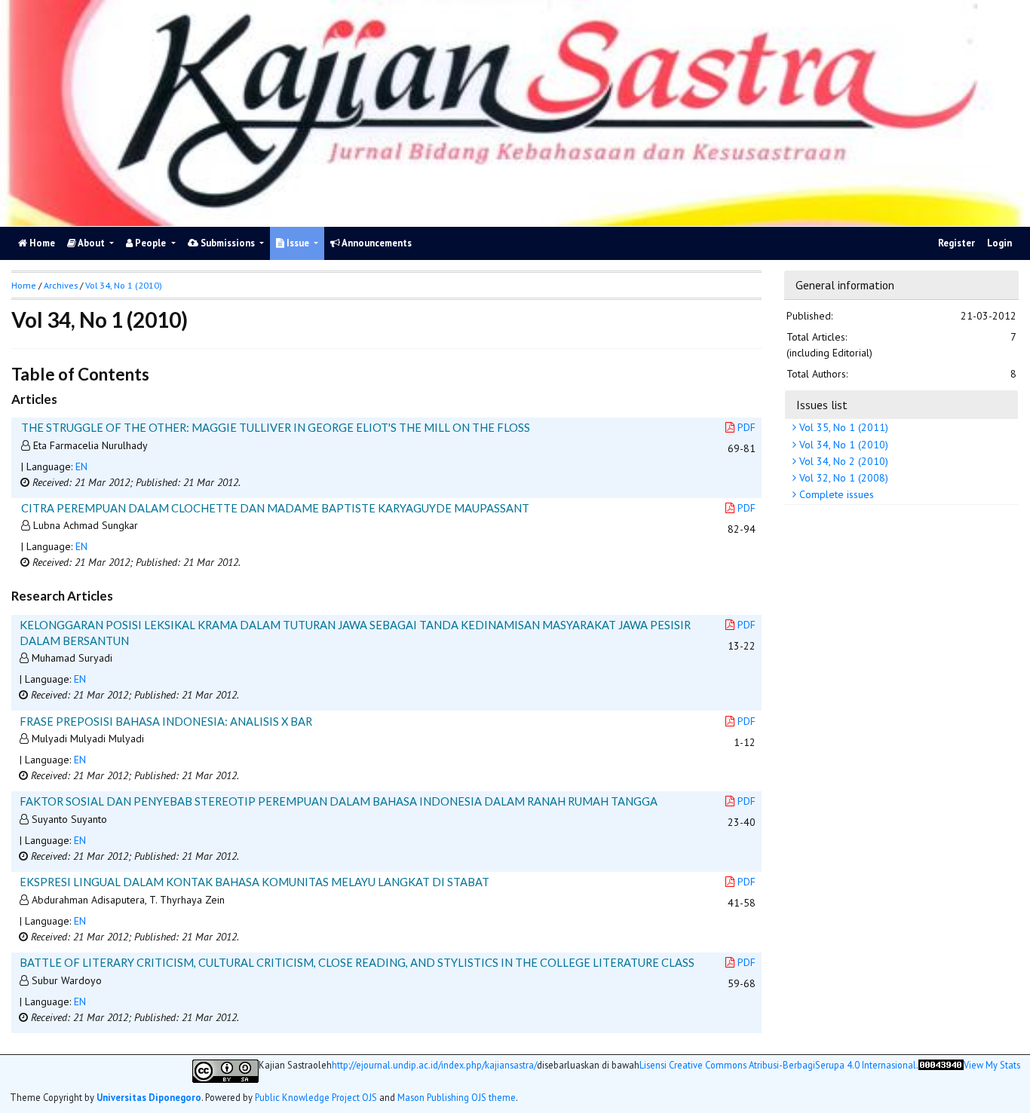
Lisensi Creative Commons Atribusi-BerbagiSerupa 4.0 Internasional (777, 1065)
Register (956, 243)
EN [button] (81, 466)
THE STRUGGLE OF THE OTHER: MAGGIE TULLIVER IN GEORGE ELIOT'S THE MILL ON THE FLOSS (275, 427)
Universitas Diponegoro (149, 1097)
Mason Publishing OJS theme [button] (456, 1097)
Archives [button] (61, 285)
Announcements (376, 243)
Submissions (227, 243)
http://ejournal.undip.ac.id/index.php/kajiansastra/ (434, 1065)
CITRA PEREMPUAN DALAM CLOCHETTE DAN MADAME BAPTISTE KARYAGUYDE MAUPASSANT (275, 508)
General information (844, 284)
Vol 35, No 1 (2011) (842, 428)
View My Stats (992, 1065)
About (91, 243)
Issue (297, 243)
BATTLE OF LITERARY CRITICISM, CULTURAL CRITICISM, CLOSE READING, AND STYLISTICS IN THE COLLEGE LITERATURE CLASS (357, 962)
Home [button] (23, 285)
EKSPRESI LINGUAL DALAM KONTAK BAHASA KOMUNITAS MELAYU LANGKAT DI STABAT (254, 881)
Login (999, 243)
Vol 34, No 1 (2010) (842, 444)
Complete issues (835, 495)
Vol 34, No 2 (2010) (842, 461)
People (150, 243)
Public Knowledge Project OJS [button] (316, 1097)
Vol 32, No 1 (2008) (842, 478)
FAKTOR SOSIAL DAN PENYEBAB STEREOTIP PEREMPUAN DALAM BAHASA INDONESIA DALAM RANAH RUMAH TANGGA (339, 801)
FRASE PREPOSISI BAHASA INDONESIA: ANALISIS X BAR (166, 721)
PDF (746, 427)
